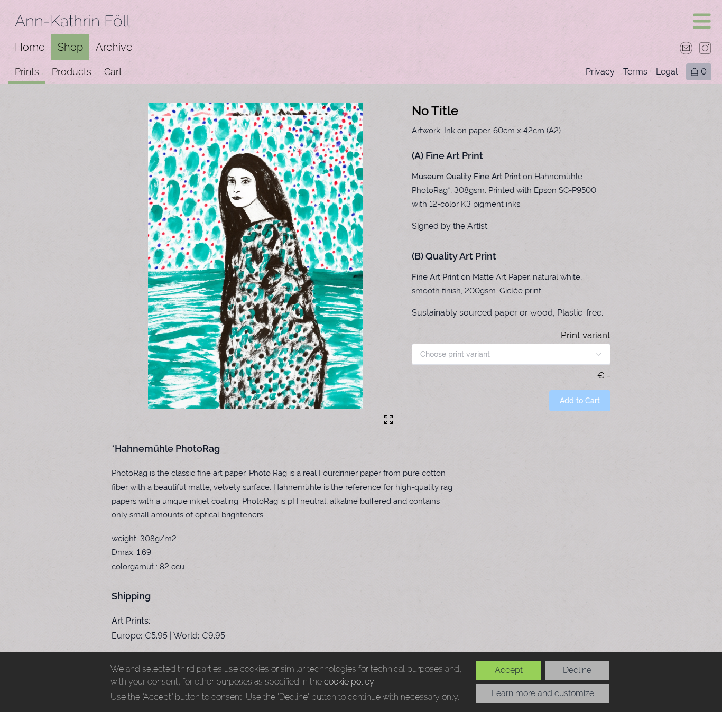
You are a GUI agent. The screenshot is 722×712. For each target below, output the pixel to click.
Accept (509, 670)
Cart (113, 71)
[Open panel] (702, 21)
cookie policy (349, 682)
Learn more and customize (543, 693)
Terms (635, 72)
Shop (70, 47)
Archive (114, 47)
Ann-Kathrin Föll (72, 21)
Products (71, 71)
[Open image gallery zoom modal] (388, 419)
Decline (577, 670)
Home (30, 47)
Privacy (600, 72)
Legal (667, 72)
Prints (27, 71)
